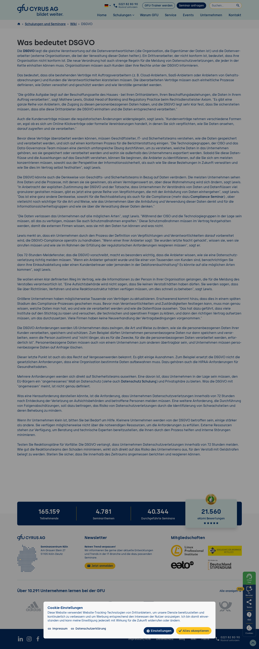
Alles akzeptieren (195, 631)
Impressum (60, 628)
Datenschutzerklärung (90, 628)
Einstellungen (160, 631)
